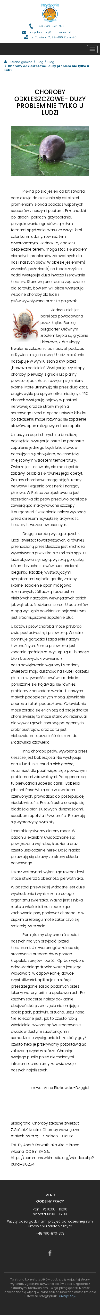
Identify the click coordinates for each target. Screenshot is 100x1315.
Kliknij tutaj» (67, 1296)
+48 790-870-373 (51, 26)
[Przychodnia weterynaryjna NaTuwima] (50, 12)
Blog (40, 62)
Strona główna (21, 62)
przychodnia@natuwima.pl (50, 32)
